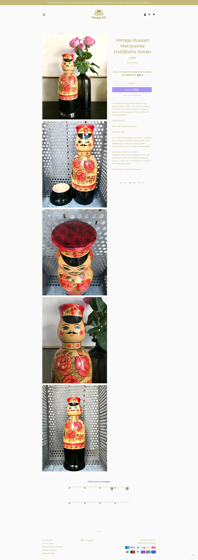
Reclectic (151, 540)
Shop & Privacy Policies (52, 547)
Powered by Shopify (147, 543)
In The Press (47, 543)
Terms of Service (49, 550)
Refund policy (48, 553)
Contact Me (47, 540)
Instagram (88, 540)
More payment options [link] (132, 95)
